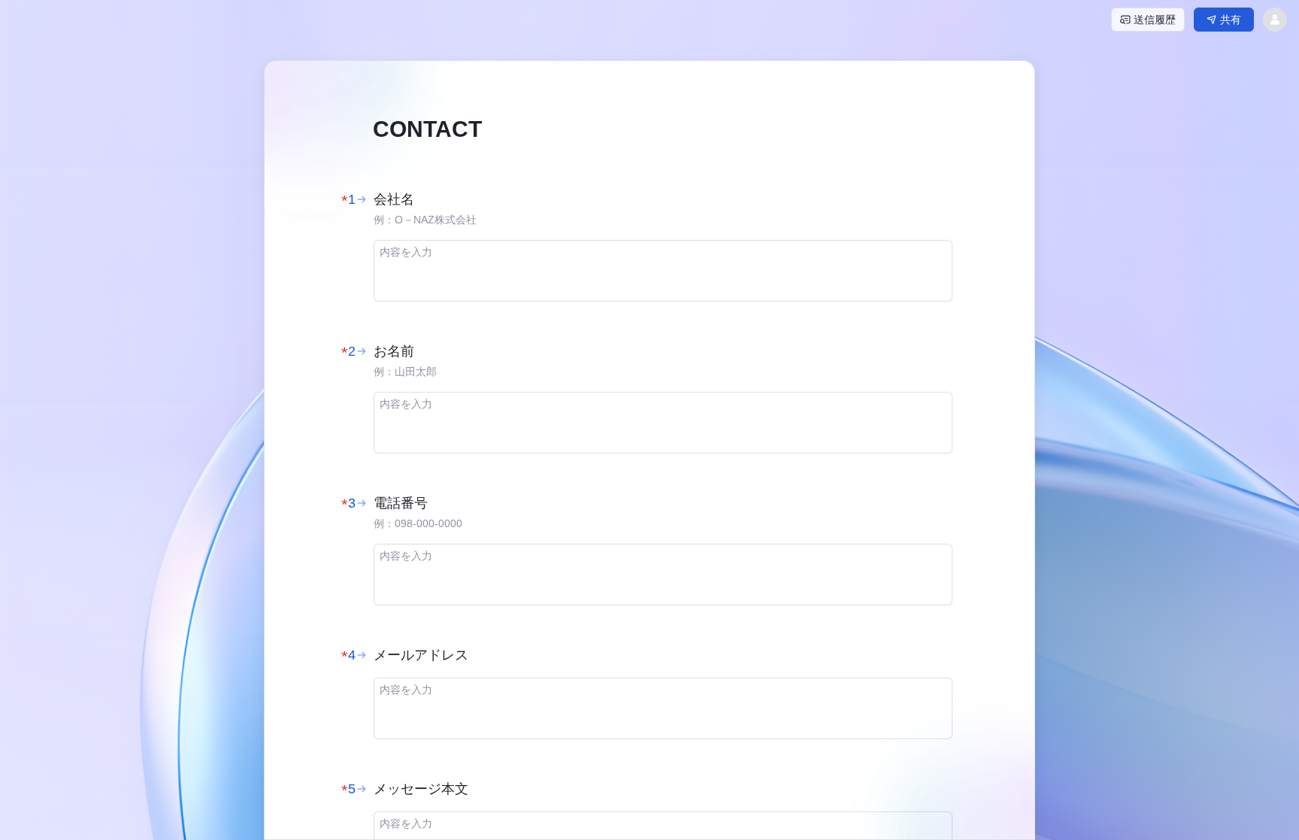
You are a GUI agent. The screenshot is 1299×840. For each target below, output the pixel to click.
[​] (663, 271)
